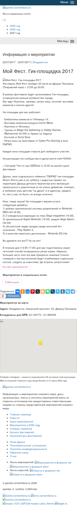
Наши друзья (17, 441)
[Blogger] (42, 291)
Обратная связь (19, 452)
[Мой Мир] (27, 291)
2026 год (15, 29)
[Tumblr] (63, 291)
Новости (15, 418)
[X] (37, 291)
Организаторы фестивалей (26, 435)
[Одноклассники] (22, 291)
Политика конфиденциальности (28, 449)
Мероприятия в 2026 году (25, 425)
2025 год (15, 25)
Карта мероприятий (21, 421)
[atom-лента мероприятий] (29, 466)
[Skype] (68, 291)
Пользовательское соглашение (28, 445)
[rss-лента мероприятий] (53, 462)
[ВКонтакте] (17, 291)
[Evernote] (47, 291)
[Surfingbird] (58, 291)
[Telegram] (73, 291)
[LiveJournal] (52, 291)
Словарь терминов (21, 428)
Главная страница (20, 414)
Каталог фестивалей (22, 432)
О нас (13, 456)
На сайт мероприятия (15, 266)
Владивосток (40, 62)
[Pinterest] (32, 291)
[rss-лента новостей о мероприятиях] (45, 470)
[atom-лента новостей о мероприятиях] (26, 474)
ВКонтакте (12, 282)
